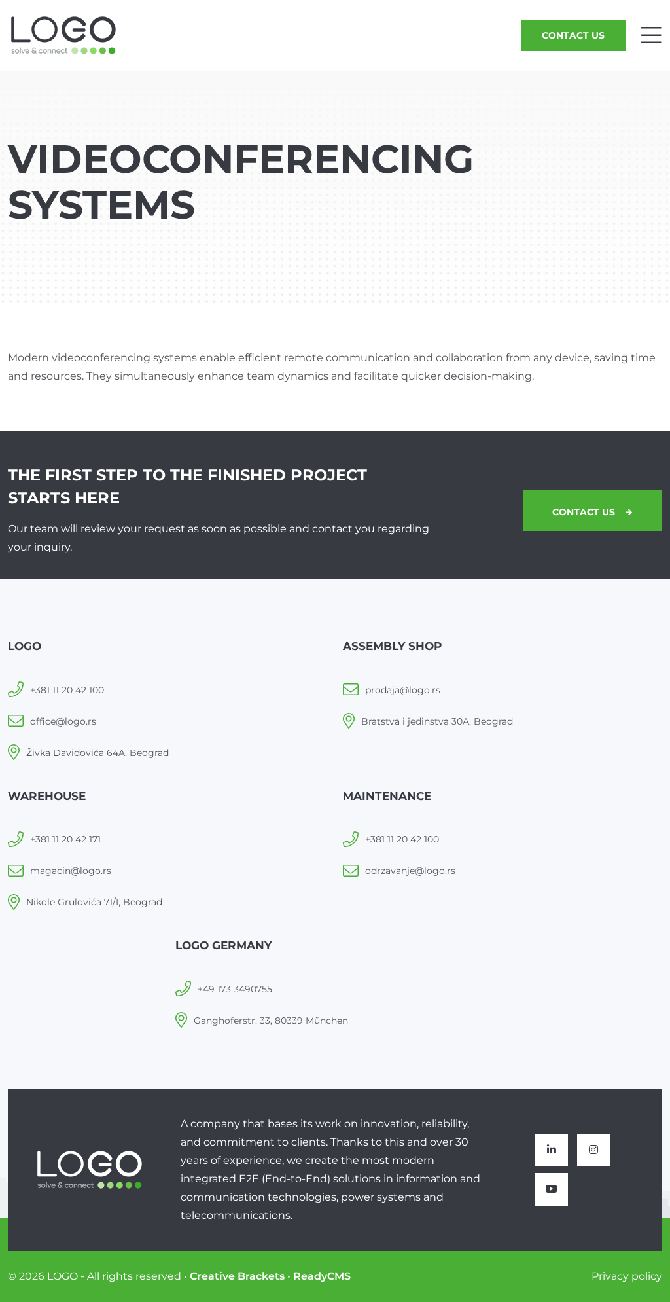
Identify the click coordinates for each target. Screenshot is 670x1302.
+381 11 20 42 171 (65, 839)
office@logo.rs (63, 721)
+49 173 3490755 (235, 989)
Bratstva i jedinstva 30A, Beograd (437, 721)
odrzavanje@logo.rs (410, 871)
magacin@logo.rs (70, 871)
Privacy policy (626, 1276)
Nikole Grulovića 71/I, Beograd (94, 902)
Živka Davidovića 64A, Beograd (97, 753)
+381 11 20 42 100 (67, 690)
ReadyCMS (322, 1276)
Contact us (573, 35)
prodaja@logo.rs (402, 690)
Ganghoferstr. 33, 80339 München (271, 1020)
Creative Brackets (237, 1276)
